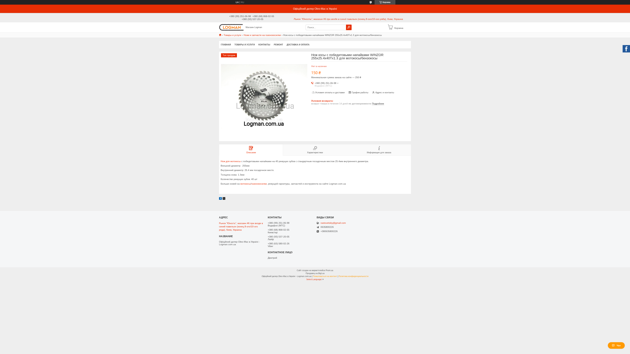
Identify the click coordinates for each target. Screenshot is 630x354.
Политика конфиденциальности (353, 276)
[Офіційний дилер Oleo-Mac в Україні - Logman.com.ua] (231, 27)
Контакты (264, 44)
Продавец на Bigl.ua (315, 273)
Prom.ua (329, 270)
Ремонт (278, 44)
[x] (224, 199)
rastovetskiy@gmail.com (333, 223)
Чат (619, 345)
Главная (226, 44)
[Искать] (349, 27)
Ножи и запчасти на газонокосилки (262, 35)
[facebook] (220, 199)
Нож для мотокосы (231, 161)
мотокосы (245, 183)
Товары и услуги (232, 35)
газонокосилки (259, 183)
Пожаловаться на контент (325, 276)
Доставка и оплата (298, 44)
